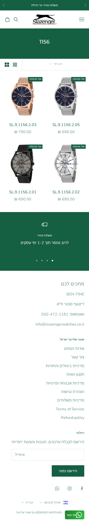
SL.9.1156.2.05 (66, 124)
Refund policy (72, 417)
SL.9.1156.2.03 (23, 124)
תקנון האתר (75, 374)
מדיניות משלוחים (70, 400)
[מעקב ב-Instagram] (69, 488)
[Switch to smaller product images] (7, 65)
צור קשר (77, 357)
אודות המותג (74, 348)
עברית (29, 502)
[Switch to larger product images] (15, 65)
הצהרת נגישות (72, 391)
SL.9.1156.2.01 (23, 192)
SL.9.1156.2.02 (66, 192)
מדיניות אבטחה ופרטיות (65, 383)
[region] (44, 237)
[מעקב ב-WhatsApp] (57, 488)
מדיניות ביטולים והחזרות (65, 366)
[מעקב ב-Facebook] (82, 488)
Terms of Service (70, 409)
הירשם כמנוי (68, 471)
